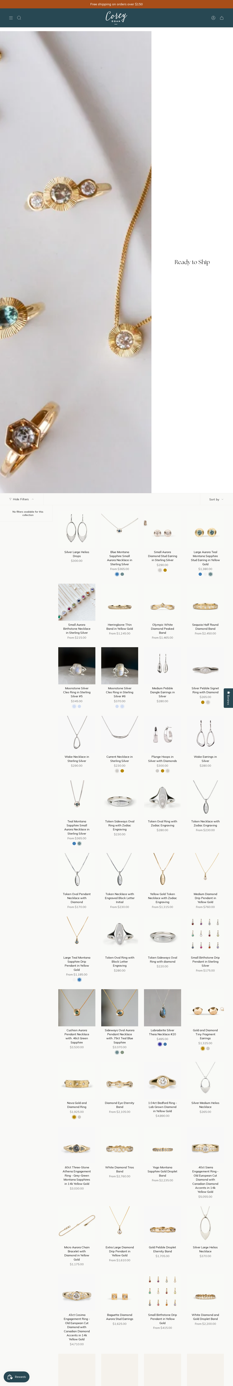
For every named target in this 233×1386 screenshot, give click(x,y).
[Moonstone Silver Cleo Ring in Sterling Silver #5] (76, 665)
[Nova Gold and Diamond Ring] (76, 1080)
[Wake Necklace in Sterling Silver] (76, 734)
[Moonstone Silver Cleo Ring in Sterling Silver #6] (119, 665)
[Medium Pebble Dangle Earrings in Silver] (162, 665)
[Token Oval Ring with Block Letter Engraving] (119, 935)
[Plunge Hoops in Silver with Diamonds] (162, 734)
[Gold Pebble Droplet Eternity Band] (162, 1224)
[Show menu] (11, 18)
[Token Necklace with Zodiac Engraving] (205, 798)
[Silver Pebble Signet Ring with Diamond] (205, 665)
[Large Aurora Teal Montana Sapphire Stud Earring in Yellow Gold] (205, 529)
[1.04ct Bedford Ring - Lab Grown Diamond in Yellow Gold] (162, 1080)
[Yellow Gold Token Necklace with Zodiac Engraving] (162, 871)
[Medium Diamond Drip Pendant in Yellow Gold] (205, 871)
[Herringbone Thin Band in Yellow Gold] (119, 602)
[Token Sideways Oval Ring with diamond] (162, 935)
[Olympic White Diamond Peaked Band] (162, 602)
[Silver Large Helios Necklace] (205, 1224)
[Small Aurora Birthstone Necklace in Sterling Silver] (76, 602)
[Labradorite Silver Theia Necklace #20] (162, 1007)
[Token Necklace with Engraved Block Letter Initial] (119, 871)
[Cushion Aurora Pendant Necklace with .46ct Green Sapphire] (76, 1007)
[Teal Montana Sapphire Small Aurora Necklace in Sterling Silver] (76, 798)
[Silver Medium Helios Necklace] (205, 1080)
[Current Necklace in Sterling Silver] (119, 734)
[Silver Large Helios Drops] (76, 529)
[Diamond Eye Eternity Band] (119, 1080)
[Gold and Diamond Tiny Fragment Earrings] (205, 1007)
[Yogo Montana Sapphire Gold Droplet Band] (162, 1145)
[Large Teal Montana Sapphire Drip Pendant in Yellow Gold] (76, 935)
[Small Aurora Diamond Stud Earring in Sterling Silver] (162, 529)
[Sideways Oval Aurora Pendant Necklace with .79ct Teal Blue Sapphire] (119, 1007)
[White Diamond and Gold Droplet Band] (205, 1292)
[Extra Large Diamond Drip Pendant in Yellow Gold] (119, 1224)
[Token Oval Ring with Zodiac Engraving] (162, 798)
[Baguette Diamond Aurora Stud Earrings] (119, 1292)
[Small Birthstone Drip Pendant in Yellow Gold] (162, 1292)
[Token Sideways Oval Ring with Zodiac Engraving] (119, 798)
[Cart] (222, 18)
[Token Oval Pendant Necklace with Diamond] (76, 871)
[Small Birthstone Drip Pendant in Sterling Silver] (205, 935)
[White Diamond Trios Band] (119, 1145)
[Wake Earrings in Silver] (205, 734)
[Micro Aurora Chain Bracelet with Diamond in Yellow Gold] (76, 1224)
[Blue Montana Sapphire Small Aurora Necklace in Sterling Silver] (119, 529)
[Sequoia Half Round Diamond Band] (205, 602)
